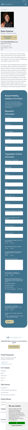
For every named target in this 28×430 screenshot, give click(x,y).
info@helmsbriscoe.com (6, 364)
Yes (7, 243)
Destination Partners (5, 404)
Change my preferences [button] (16, 425)
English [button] (23, 1)
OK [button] (17, 422)
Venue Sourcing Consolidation (8, 394)
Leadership (3, 371)
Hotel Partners (4, 402)
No (12, 243)
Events (2, 380)
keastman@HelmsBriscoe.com (11, 41)
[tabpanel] (14, 70)
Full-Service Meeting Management (9, 390)
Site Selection (4, 387)
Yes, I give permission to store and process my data (15, 317)
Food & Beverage (11, 289)
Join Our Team (4, 412)
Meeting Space (10, 285)
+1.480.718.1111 (4, 362)
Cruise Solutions (4, 392)
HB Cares (3, 378)
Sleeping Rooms (11, 283)
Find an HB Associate (14, 346)
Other (20, 289)
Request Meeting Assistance (8, 37)
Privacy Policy (4, 422)
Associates (4, 9)
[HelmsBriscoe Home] (9, 4)
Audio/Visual (10, 287)
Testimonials (4, 375)
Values (2, 373)
